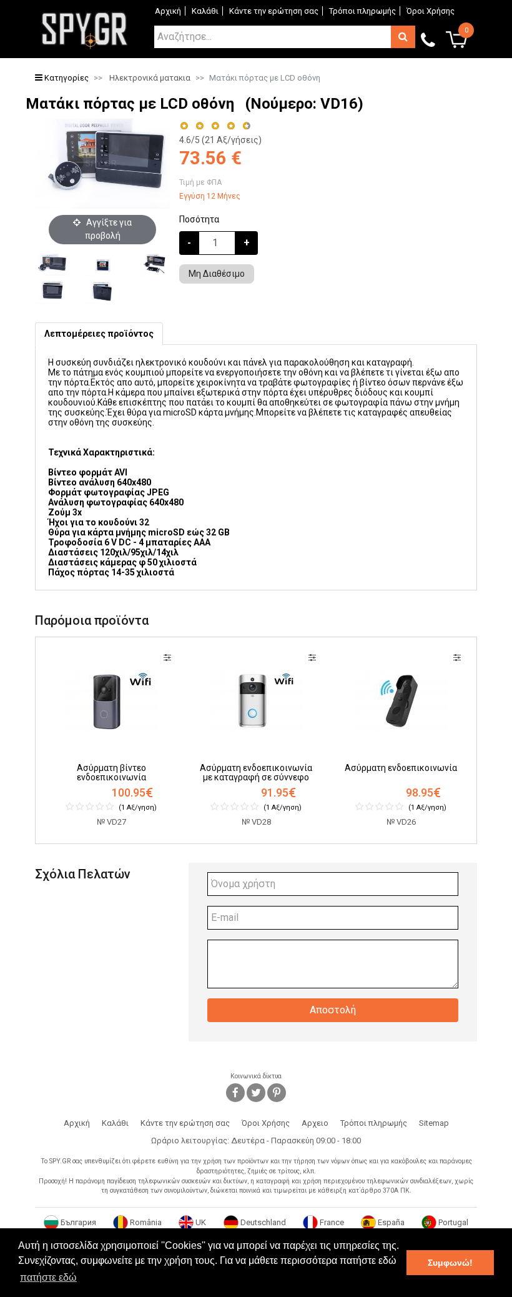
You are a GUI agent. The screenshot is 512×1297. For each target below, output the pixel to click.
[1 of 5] (184, 126)
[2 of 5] (199, 126)
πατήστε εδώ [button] (48, 1277)
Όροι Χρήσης (430, 11)
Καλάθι (205, 11)
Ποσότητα (199, 219)
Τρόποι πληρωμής (362, 11)
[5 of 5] (247, 126)
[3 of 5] (215, 126)
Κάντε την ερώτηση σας (273, 11)
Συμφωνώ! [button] (450, 1263)
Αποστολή (333, 1010)
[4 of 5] (231, 126)
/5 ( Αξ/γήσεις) (220, 140)
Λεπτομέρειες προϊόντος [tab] (99, 334)
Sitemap (434, 1123)
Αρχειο (315, 1123)
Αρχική (168, 11)
